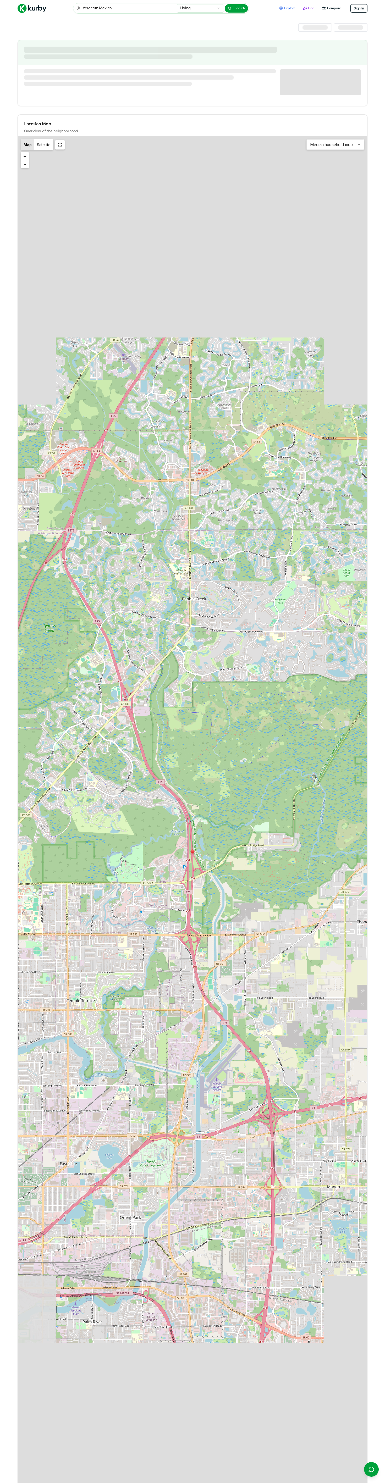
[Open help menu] (371, 1469)
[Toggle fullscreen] (60, 145)
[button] (192, 851)
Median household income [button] (334, 144)
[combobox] (200, 8)
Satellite (44, 144)
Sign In (359, 8)
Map (28, 144)
